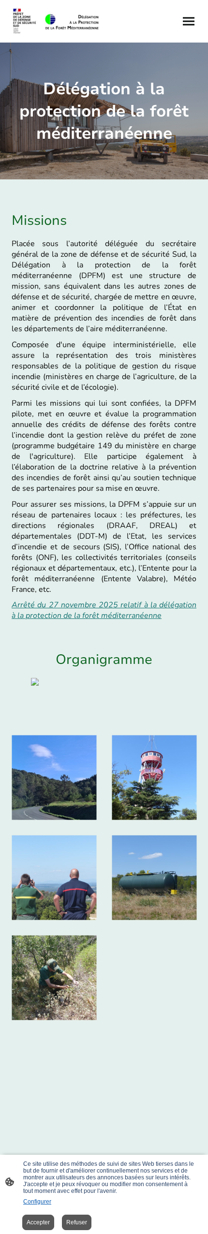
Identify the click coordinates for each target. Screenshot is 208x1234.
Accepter (38, 1222)
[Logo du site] (56, 21)
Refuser (76, 1222)
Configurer (37, 1201)
